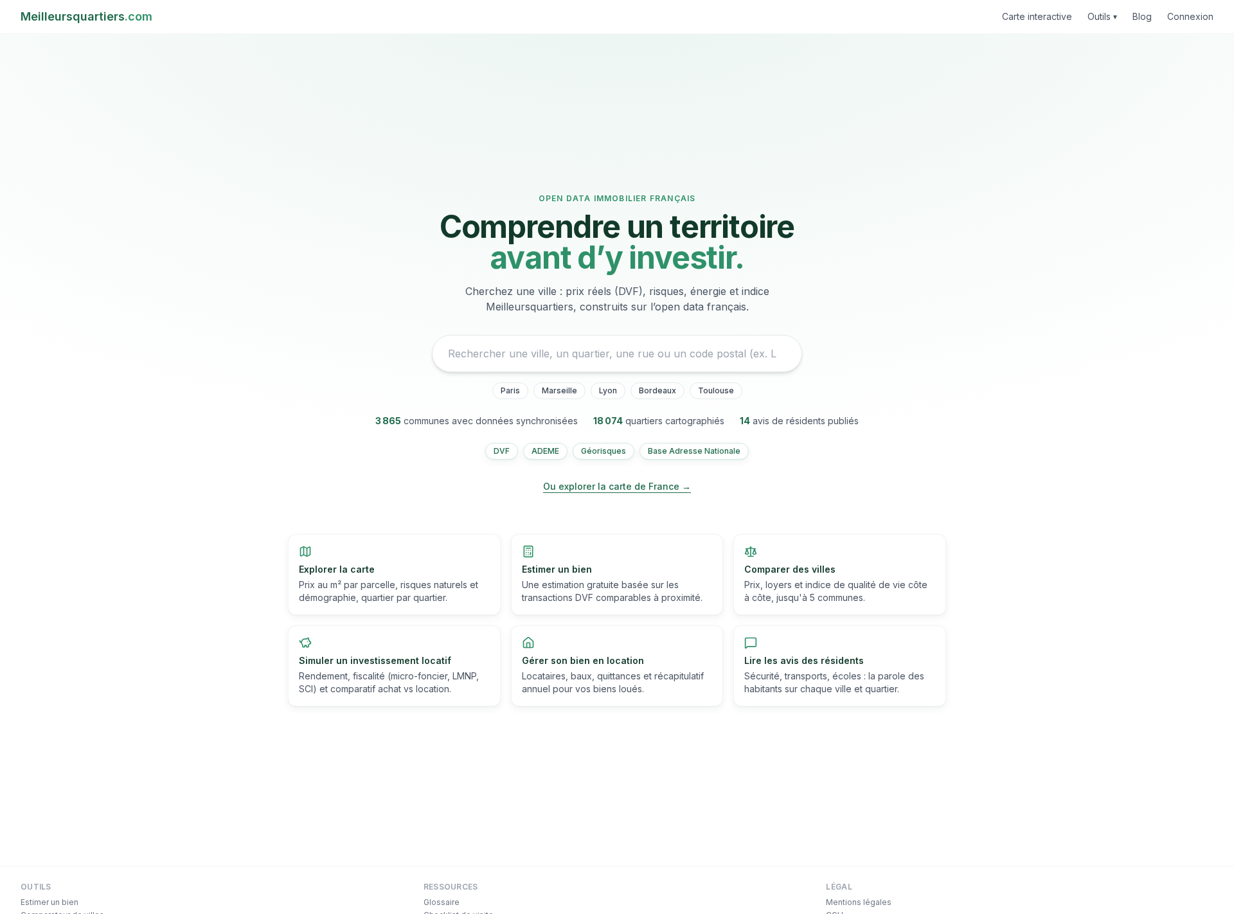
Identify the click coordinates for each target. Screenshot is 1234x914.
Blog (1142, 16)
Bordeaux (657, 390)
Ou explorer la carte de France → (617, 486)
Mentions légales (858, 902)
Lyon (608, 390)
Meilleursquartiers (86, 16)
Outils (1102, 16)
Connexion (1190, 16)
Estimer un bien (49, 902)
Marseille (559, 390)
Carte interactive (1037, 16)
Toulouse (716, 390)
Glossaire (442, 902)
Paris (510, 390)
